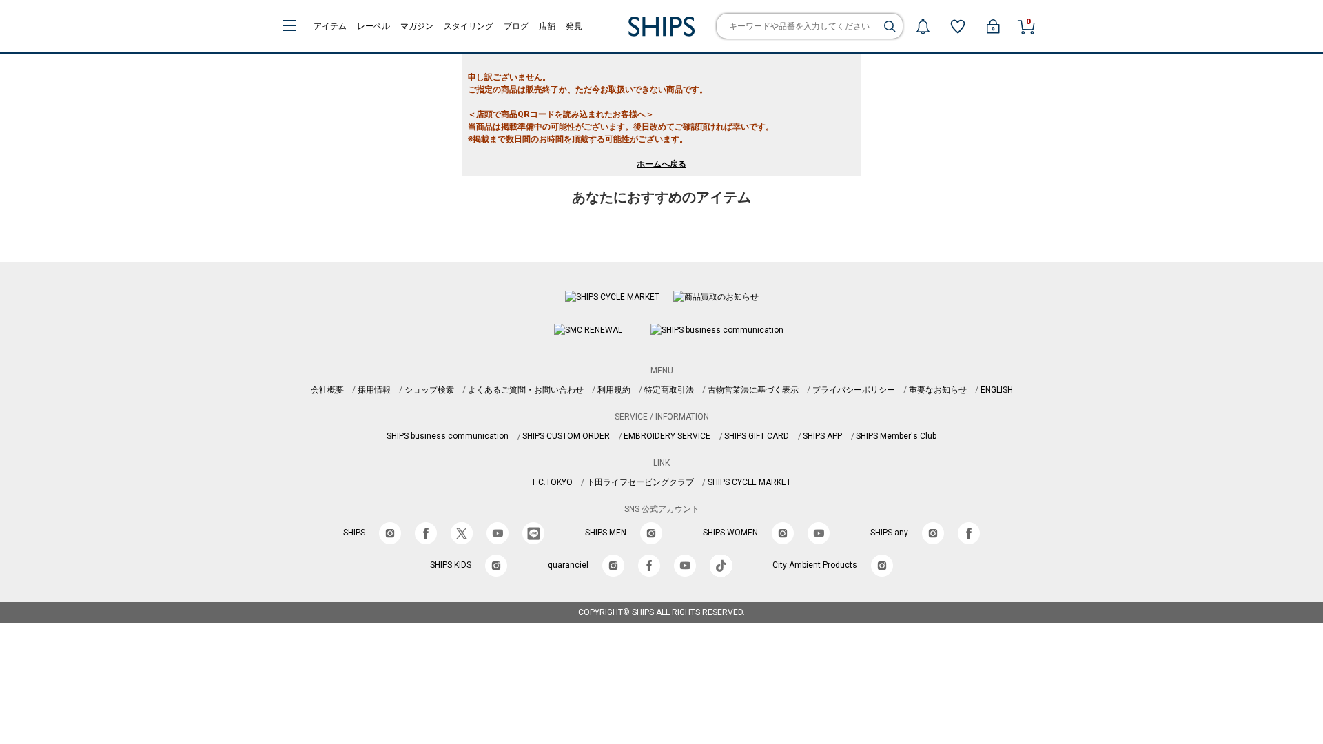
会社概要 (327, 390)
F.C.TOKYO (553, 482)
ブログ (516, 26)
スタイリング (468, 26)
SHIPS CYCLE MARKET (749, 482)
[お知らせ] (922, 26)
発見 (574, 26)
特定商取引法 (669, 390)
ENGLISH (997, 390)
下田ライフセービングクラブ (640, 482)
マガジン (416, 26)
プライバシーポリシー (853, 390)
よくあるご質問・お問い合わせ (526, 390)
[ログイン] (993, 26)
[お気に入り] (958, 26)
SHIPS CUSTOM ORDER (566, 436)
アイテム (330, 26)
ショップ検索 (429, 390)
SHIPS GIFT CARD (756, 436)
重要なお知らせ (938, 390)
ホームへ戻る (661, 164)
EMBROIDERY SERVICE (667, 436)
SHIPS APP (822, 436)
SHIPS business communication (448, 436)
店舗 (547, 26)
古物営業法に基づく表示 (753, 390)
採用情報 (374, 390)
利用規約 (613, 390)
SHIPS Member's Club (896, 436)
